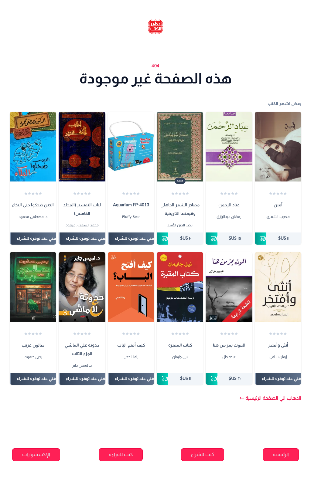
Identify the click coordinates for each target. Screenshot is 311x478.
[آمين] (278, 146)
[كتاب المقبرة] (180, 287)
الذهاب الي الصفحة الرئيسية (270, 398)
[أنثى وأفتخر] (278, 287)
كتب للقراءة (121, 454)
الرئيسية (281, 454)
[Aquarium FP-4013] (131, 146)
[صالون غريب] (33, 287)
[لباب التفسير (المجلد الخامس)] (82, 146)
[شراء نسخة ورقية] (278, 238)
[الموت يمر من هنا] (229, 287)
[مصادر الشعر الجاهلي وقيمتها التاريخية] (180, 146)
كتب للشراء (202, 454)
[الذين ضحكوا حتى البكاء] (33, 146)
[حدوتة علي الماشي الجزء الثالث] (82, 287)
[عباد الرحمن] (229, 146)
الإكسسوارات (36, 454)
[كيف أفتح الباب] (131, 287)
